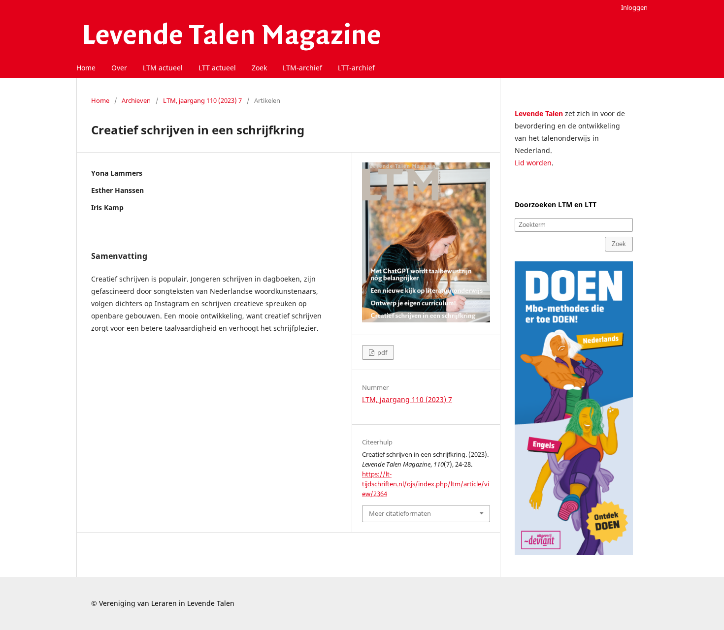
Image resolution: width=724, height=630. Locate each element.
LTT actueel (217, 67)
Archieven (136, 100)
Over (119, 67)
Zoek (259, 67)
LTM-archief (302, 67)
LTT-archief (356, 67)
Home (86, 67)
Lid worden (533, 162)
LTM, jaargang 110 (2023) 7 (202, 100)
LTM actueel (163, 67)
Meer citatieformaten (400, 513)
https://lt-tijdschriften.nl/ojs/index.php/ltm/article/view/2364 (425, 484)
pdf (381, 352)
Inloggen (634, 7)
